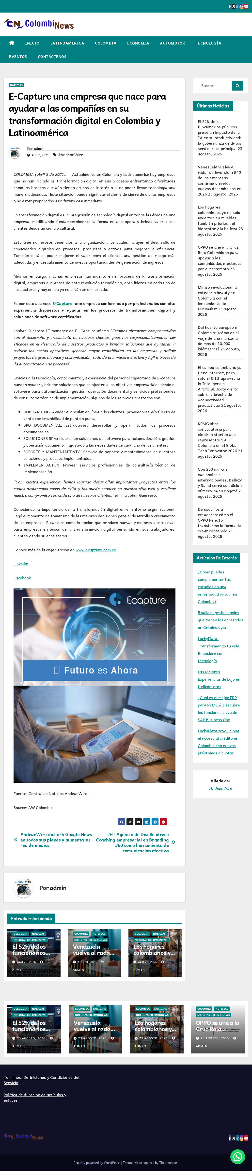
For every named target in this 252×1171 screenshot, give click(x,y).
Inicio (32, 43)
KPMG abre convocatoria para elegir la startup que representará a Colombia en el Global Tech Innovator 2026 (217, 437)
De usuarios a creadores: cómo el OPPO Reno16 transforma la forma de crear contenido (219, 520)
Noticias (16, 85)
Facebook (22, 577)
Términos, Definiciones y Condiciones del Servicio (41, 1080)
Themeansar (168, 1162)
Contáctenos (52, 57)
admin (39, 148)
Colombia (105, 43)
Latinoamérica (67, 43)
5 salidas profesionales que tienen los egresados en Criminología (220, 619)
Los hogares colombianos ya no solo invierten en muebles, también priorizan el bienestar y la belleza (219, 218)
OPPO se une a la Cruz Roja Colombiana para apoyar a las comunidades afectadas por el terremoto (220, 258)
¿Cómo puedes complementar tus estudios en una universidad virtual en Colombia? (217, 586)
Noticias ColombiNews (30, 940)
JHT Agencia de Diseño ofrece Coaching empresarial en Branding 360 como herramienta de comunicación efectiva (132, 842)
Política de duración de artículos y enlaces (35, 1097)
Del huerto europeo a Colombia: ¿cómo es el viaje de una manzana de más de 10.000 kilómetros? (218, 338)
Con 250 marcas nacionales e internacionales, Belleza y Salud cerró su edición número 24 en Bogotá (220, 480)
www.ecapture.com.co (96, 549)
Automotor (172, 43)
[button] (237, 1156)
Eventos (18, 57)
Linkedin (21, 563)
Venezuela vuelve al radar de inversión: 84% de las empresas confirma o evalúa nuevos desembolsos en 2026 (220, 180)
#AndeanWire (70, 154)
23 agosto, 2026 (31, 1038)
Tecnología (208, 43)
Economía (138, 43)
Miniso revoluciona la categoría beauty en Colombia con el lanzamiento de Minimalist (217, 298)
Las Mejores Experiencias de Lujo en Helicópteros (219, 679)
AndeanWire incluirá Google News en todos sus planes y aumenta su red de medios (56, 840)
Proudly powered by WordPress (97, 1162)
